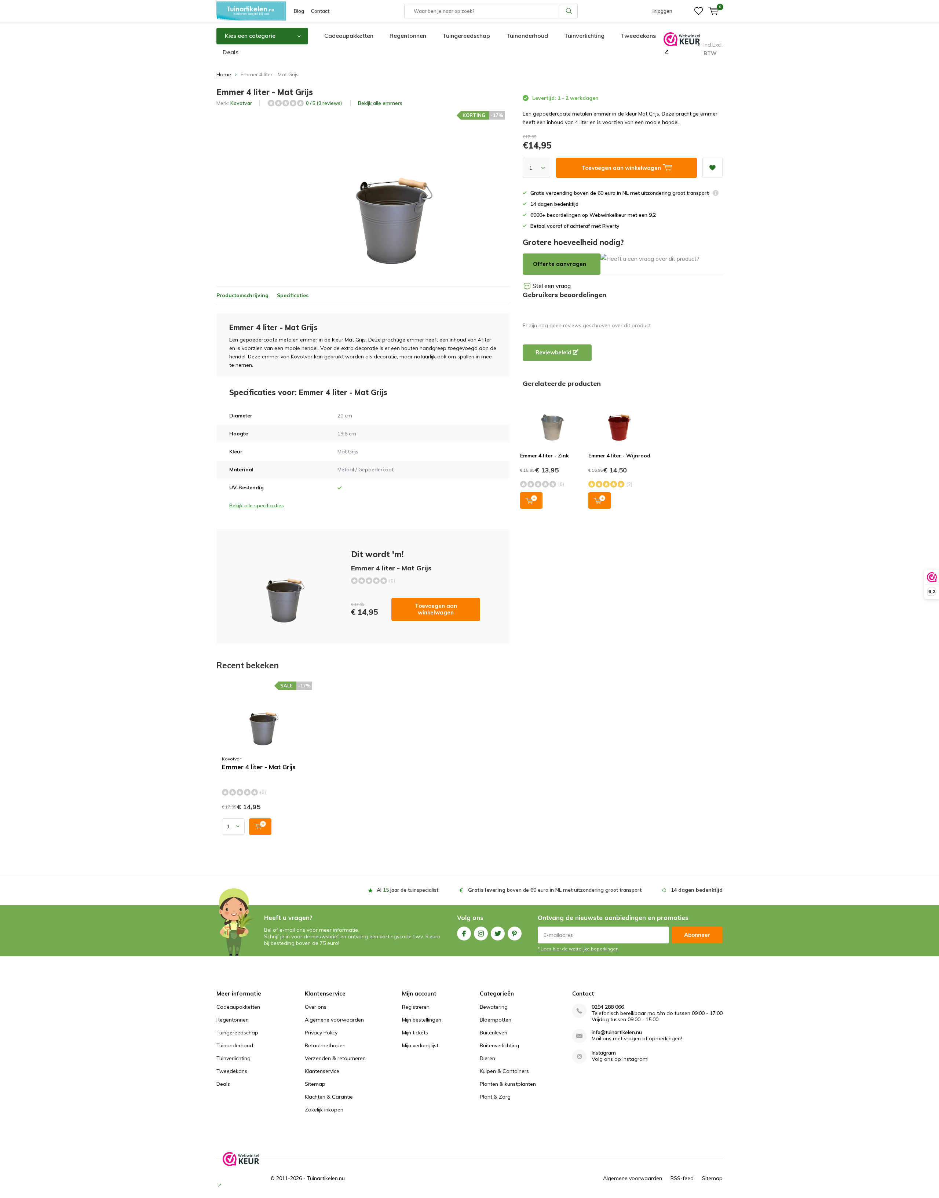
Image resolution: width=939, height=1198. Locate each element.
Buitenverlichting (499, 1045)
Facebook (464, 933)
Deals (230, 52)
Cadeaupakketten (348, 35)
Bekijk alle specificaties (256, 505)
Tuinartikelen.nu (326, 1178)
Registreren (416, 1007)
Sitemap (315, 1084)
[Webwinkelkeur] (666, 51)
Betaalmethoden (325, 1045)
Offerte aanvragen (559, 263)
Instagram (481, 933)
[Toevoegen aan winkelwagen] (260, 826)
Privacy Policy (321, 1032)
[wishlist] (698, 11)
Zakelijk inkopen (324, 1109)
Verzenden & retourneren (335, 1058)
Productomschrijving (242, 295)
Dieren (487, 1058)
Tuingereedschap (466, 35)
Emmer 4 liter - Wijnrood (619, 455)
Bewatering (494, 1007)
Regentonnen (408, 35)
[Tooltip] (716, 194)
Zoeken (569, 11)
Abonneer (697, 934)
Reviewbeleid (554, 352)
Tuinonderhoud (527, 35)
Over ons (315, 1007)
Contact (320, 11)
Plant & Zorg (495, 1096)
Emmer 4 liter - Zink (544, 455)
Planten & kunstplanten (508, 1084)
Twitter (498, 933)
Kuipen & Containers (504, 1071)
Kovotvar (241, 103)
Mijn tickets (415, 1032)
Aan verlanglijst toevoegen (712, 168)
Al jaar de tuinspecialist (407, 890)
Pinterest (515, 933)
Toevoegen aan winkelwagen (436, 609)
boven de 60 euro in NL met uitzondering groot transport (555, 890)
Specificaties (292, 295)
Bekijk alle (380, 103)
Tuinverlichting (584, 35)
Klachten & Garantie (329, 1096)
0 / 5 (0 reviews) (324, 103)
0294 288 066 (608, 1007)
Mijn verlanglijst (420, 1045)
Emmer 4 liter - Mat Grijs (259, 767)
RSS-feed (682, 1178)
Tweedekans (638, 35)
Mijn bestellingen (421, 1019)
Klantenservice (322, 1071)
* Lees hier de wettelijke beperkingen (578, 949)
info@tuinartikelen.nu (617, 1032)
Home (223, 74)
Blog (299, 11)
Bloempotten (495, 1019)
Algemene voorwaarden (334, 1019)
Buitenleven (493, 1032)
